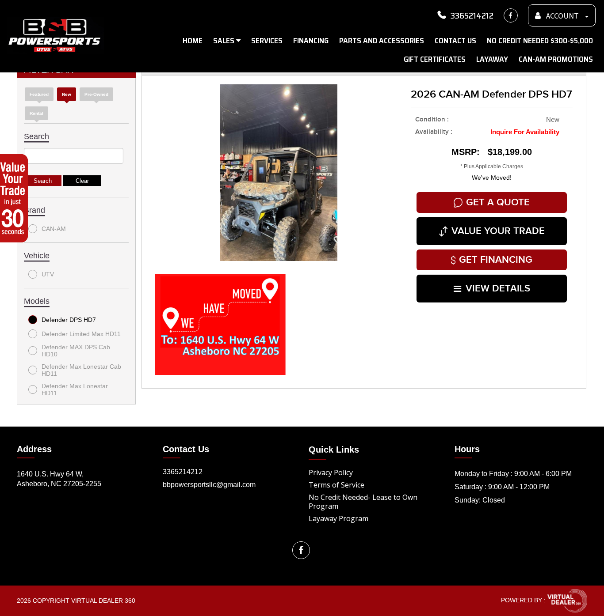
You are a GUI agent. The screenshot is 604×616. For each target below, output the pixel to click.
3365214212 (472, 15)
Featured (39, 94)
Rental (36, 113)
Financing (311, 40)
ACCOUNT (562, 16)
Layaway (492, 59)
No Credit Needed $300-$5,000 (540, 40)
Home (193, 40)
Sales (224, 40)
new (66, 94)
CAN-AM (54, 228)
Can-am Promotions (556, 59)
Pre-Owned (96, 94)
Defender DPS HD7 (69, 319)
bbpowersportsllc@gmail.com (209, 484)
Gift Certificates (435, 59)
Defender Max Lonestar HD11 (75, 389)
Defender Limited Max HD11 (81, 333)
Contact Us (455, 40)
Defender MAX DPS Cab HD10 (76, 351)
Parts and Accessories (381, 40)
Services (267, 40)
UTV (48, 274)
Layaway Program (338, 518)
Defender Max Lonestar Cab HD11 (81, 370)
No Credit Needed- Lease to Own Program (363, 501)
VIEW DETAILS (498, 289)
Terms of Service (336, 485)
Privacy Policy (331, 472)
